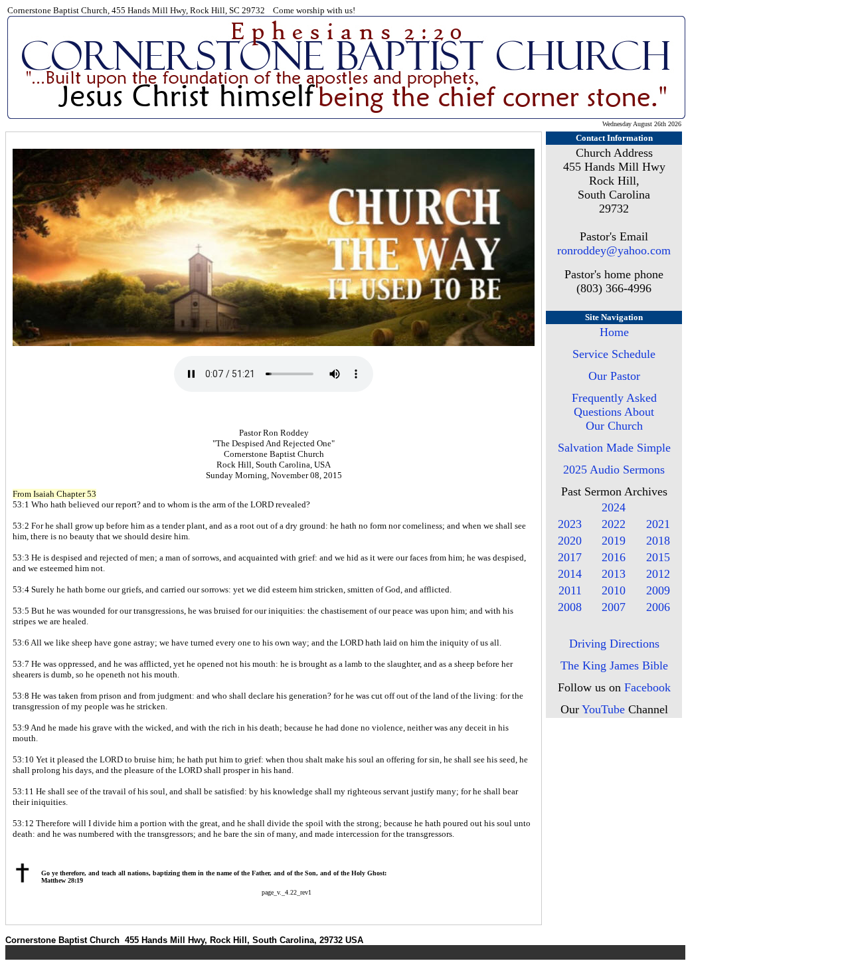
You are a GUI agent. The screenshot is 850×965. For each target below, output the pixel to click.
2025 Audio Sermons (614, 469)
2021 (658, 524)
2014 (570, 573)
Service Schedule (613, 354)
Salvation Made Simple (614, 447)
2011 (570, 590)
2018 (658, 540)
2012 (658, 573)
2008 (570, 607)
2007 (614, 607)
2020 (570, 540)
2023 (570, 524)
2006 (658, 607)
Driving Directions (614, 643)
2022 (614, 524)
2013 (614, 573)
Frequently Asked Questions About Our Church (614, 411)
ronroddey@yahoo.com (614, 250)
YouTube (603, 709)
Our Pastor (614, 376)
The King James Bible (614, 665)
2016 (614, 557)
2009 (658, 590)
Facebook (647, 687)
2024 (614, 507)
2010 (614, 590)
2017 (570, 557)
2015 (658, 557)
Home (614, 332)
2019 (614, 540)
